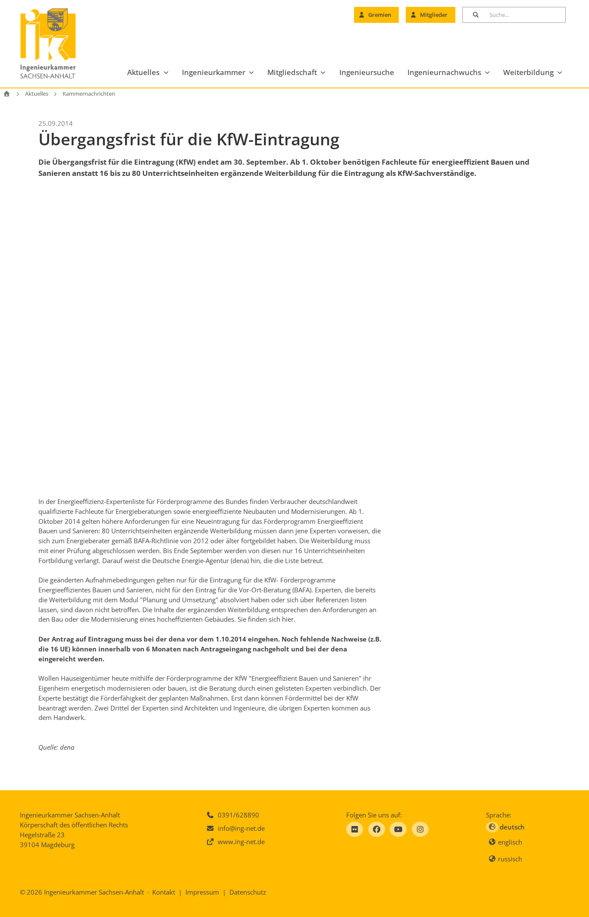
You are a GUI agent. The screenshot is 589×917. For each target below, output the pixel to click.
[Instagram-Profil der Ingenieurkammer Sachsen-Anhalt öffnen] (420, 829)
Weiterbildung (528, 72)
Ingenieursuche (366, 72)
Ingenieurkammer (213, 72)
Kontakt (163, 892)
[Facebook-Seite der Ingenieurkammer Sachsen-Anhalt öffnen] (376, 829)
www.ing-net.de (241, 841)
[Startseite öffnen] (6, 94)
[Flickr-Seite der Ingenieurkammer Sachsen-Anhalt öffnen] (354, 829)
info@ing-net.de (241, 828)
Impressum (202, 892)
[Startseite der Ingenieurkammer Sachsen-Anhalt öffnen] (58, 43)
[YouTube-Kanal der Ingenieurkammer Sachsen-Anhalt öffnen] (398, 829)
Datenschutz (247, 892)
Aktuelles (143, 72)
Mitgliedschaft (292, 72)
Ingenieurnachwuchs (444, 72)
